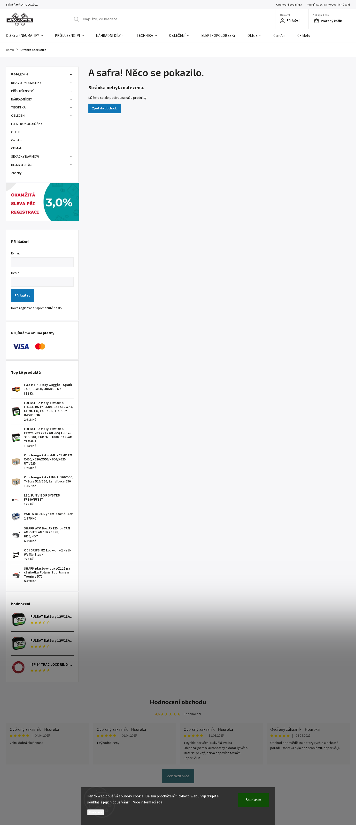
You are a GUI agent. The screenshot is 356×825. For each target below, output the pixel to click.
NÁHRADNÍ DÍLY (21, 99)
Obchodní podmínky (289, 5)
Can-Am (17, 140)
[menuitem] (27, 36)
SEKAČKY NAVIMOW (25, 156)
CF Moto (17, 148)
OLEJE (15, 132)
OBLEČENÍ (18, 115)
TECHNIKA (18, 107)
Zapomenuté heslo (48, 308)
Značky (16, 173)
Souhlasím (253, 799)
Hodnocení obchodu (178, 702)
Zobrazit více (178, 776)
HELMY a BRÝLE (21, 164)
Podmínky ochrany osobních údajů (328, 5)
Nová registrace (22, 308)
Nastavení (95, 812)
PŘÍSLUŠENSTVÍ (22, 91)
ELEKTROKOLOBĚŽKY (26, 124)
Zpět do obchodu (104, 108)
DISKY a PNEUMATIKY (26, 83)
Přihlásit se (23, 295)
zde (160, 802)
